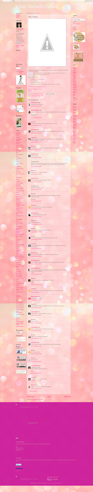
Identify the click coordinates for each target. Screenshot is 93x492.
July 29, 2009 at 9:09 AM (36, 201)
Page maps (18, 253)
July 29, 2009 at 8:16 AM (36, 166)
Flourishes (18, 181)
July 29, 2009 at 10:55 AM (36, 224)
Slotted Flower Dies (20, 283)
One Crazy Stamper (18, 251)
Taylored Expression (18, 296)
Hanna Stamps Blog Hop (19, 199)
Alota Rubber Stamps (19, 140)
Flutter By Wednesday (18, 185)
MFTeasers (18, 239)
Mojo (17, 242)
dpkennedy (33, 213)
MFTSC (17, 241)
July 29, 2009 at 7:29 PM (36, 315)
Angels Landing (19, 145)
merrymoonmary (49, 483)
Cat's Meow (18, 158)
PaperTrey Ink (19, 260)
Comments (20, 340)
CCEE (17, 159)
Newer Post (30, 396)
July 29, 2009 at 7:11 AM (36, 142)
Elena (32, 228)
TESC (17, 300)
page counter (18, 470)
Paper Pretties (19, 255)
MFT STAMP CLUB (20, 234)
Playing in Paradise (20, 266)
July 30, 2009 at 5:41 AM (36, 346)
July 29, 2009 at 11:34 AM (36, 231)
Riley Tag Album (19, 276)
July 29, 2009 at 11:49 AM (36, 239)
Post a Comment (33, 391)
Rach (32, 170)
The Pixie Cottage (19, 307)
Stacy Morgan (34, 260)
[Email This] (49, 94)
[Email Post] (46, 93)
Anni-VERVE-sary (20, 147)
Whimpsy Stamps (20, 321)
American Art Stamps (19, 143)
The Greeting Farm (20, 305)
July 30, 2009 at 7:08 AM (36, 373)
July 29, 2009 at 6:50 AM (36, 133)
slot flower (18, 281)
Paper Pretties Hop (20, 256)
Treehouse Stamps (20, 314)
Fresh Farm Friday (20, 190)
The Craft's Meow (19, 304)
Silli (32, 350)
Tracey (32, 304)
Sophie (42, 95)
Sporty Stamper (34, 296)
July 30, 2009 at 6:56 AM (36, 361)
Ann (32, 334)
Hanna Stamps (34, 95)
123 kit (17, 135)
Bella (17, 152)
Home (49, 396)
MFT (17, 224)
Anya (17, 149)
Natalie (32, 220)
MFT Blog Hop (19, 226)
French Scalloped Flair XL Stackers (19, 188)
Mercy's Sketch (19, 223)
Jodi (32, 278)
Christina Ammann (35, 110)
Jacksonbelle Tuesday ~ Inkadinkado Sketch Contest (20, 204)
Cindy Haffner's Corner (37, 6)
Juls (32, 121)
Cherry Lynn (18, 161)
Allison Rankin (34, 327)
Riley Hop (18, 269)
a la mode (18, 137)
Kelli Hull (75, 89)
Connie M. (33, 178)
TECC (17, 298)
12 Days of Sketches (18, 133)
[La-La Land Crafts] (79, 41)
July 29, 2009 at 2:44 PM (36, 274)
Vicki (74, 100)
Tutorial (17, 318)
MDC (17, 221)
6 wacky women (34, 365)
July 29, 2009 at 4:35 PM (36, 299)
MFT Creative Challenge (19, 229)
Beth (32, 146)
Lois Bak (75, 130)
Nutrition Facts (31, 407)
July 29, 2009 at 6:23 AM (36, 117)
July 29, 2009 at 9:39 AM (36, 208)
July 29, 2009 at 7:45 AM (36, 149)
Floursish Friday (19, 183)
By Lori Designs (19, 154)
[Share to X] (51, 94)
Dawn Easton (34, 342)
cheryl (32, 288)
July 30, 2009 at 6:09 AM (36, 353)
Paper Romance (19, 258)
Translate (77, 23)
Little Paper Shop (19, 215)
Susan (32, 243)
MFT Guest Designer (18, 232)
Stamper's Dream (19, 292)
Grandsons (18, 194)
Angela (74, 70)
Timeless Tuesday (20, 309)
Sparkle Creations (20, 287)
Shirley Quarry (74, 135)
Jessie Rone (74, 81)
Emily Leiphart (34, 102)
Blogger (60, 483)
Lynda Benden (74, 92)
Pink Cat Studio (19, 262)
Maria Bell (74, 95)
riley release (18, 271)
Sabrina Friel (74, 132)
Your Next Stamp (19, 326)
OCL (17, 248)
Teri (32, 236)
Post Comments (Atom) (37, 399)
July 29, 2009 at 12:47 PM (36, 248)
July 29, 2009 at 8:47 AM (36, 174)
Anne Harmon (74, 107)
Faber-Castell (19, 177)
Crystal (32, 137)
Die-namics (18, 172)
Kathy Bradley (74, 128)
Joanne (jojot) (34, 311)
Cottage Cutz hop (19, 168)
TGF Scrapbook (19, 302)
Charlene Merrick (75, 116)
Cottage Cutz (19, 166)
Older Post (67, 396)
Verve (17, 319)
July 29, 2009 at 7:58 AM (36, 157)
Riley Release (19, 275)
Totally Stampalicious (19, 312)
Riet (32, 193)
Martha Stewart (19, 219)
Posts (19, 338)
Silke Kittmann (75, 98)
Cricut (17, 170)
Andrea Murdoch (75, 68)
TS (16, 316)
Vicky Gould (74, 142)
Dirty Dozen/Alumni (20, 173)
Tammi (32, 377)
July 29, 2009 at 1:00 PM (36, 256)
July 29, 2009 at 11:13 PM (36, 338)
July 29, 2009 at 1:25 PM (36, 263)
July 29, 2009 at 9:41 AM (36, 216)
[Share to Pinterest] (53, 94)
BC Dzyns (18, 150)
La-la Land (18, 211)
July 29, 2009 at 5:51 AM (36, 106)
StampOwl (33, 153)
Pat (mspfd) (33, 129)
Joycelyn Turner (75, 87)
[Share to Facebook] (52, 94)
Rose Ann (33, 384)
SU (16, 293)
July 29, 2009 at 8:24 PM (36, 323)
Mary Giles (33, 252)
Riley (39, 95)
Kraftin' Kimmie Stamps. (19, 209)
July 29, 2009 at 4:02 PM (36, 284)
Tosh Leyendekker (75, 138)
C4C (17, 156)
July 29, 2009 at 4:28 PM (36, 292)
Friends (17, 192)
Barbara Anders (74, 73)
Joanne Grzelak (74, 84)
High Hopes (18, 201)
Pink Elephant (19, 264)
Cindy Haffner (36, 93)
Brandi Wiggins (74, 110)
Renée (32, 205)
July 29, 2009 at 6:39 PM (36, 307)
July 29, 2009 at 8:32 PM (36, 330)
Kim (32, 319)
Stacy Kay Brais (34, 268)
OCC (17, 246)
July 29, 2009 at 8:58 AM (36, 181)
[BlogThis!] (50, 94)
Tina (32, 357)
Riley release (19, 273)
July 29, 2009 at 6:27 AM (36, 125)
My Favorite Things (20, 244)
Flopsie (17, 179)
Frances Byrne (74, 78)
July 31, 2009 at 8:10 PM (36, 388)
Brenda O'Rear (74, 113)
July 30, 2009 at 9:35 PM (36, 380)
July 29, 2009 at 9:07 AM (36, 189)
